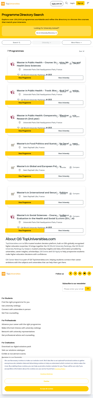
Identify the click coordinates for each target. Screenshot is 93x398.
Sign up (80, 3)
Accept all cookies (46, 389)
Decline (46, 381)
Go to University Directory (45, 33)
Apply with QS (57, 4)
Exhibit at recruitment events (14, 354)
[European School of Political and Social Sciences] (12, 145)
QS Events (44, 251)
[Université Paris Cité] (12, 64)
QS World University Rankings (59, 246)
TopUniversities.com (14, 243)
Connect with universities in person (16, 309)
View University (63, 78)
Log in (72, 3)
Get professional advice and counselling (18, 335)
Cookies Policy (60, 369)
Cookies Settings (46, 374)
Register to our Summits (12, 357)
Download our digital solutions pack (16, 346)
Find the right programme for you (15, 302)
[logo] (10, 3)
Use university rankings (11, 306)
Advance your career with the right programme (21, 324)
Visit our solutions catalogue (13, 350)
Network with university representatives (18, 331)
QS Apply (56, 251)
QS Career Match (13, 260)
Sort (80, 51)
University (45, 42)
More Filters (75, 42)
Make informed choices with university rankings (21, 328)
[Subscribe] (88, 289)
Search (15, 42)
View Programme (24, 78)
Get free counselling (10, 313)
